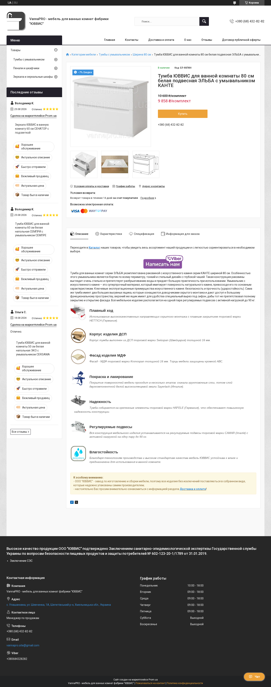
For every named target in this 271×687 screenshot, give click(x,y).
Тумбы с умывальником (114, 54)
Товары (15, 50)
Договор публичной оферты (241, 39)
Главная (109, 39)
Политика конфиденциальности (185, 683)
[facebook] (72, 502)
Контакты (131, 39)
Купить (182, 113)
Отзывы (206, 39)
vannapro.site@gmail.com (23, 645)
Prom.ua (153, 679)
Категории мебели (84, 54)
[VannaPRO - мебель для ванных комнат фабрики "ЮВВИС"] (16, 21)
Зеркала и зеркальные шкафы (33, 76)
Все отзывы (19, 431)
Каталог (94, 247)
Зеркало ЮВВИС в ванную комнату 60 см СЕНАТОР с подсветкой (32, 128)
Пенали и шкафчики (26, 68)
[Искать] (204, 21)
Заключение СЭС (21, 560)
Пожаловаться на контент (150, 683)
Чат (257, 676)
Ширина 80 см (142, 54)
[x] (76, 502)
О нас (187, 39)
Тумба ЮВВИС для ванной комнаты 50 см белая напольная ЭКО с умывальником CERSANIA (33, 348)
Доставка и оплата (161, 39)
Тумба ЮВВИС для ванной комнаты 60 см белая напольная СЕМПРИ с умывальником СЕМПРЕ (32, 229)
